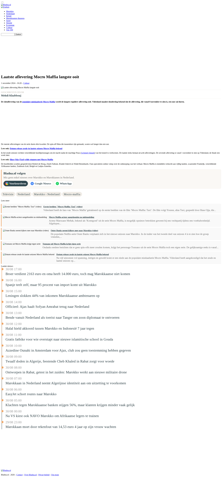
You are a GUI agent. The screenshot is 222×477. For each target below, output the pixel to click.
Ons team (55, 475)
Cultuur (9, 27)
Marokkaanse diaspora (15, 18)
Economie (10, 25)
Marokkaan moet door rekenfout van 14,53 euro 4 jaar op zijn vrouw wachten (61, 427)
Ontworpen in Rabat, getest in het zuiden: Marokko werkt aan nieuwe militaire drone (66, 372)
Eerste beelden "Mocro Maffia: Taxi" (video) (62, 207)
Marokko (10, 11)
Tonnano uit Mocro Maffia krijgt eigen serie (62, 244)
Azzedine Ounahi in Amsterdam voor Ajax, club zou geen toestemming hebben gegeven (68, 350)
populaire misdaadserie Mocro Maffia (38, 102)
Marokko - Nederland (47, 194)
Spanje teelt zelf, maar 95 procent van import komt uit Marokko (51, 285)
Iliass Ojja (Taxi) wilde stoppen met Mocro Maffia (31, 159)
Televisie (8, 194)
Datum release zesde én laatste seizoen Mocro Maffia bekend (36, 148)
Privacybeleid (43, 475)
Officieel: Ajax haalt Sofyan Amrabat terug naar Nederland (47, 307)
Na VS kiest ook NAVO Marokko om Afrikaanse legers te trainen (52, 416)
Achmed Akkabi (87, 153)
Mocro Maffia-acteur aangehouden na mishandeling (71, 217)
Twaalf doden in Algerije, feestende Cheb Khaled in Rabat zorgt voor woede (60, 361)
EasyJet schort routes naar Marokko (31, 394)
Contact (19, 475)
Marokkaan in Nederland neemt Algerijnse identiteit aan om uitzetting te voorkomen (66, 383)
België (8, 16)
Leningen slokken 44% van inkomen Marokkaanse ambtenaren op (53, 296)
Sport (8, 21)
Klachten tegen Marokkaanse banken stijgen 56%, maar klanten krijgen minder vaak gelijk (70, 405)
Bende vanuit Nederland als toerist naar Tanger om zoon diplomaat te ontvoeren (62, 317)
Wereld (9, 23)
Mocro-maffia (72, 194)
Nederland (10, 14)
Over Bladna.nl (30, 475)
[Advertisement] (78, 54)
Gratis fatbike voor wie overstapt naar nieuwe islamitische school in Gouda (59, 339)
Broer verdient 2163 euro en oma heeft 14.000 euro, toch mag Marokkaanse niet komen (68, 274)
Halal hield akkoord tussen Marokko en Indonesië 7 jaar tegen (50, 328)
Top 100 (9, 30)
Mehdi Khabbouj (11, 95)
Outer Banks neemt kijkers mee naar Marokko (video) (74, 230)
